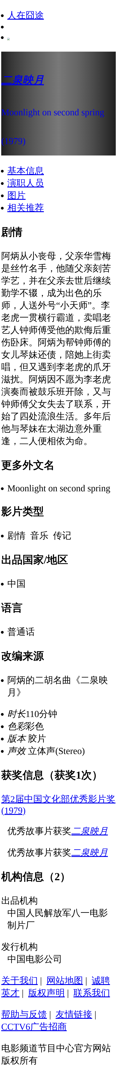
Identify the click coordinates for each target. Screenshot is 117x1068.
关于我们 (19, 981)
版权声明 (46, 993)
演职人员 (25, 183)
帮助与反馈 (24, 1014)
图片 (16, 195)
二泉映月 (89, 831)
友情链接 (74, 1014)
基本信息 (25, 171)
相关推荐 (25, 208)
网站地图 (64, 981)
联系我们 (91, 993)
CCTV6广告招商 (34, 1027)
